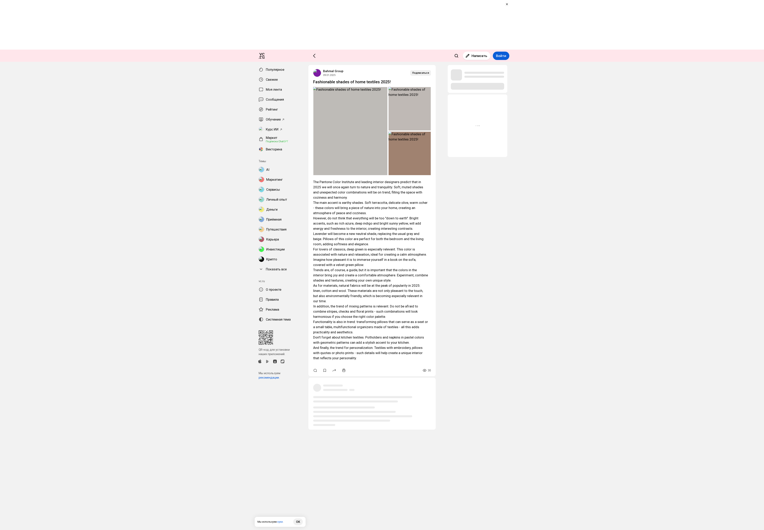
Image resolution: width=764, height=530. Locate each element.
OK (298, 522)
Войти (501, 56)
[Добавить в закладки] (324, 370)
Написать (479, 56)
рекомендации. (269, 377)
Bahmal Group (333, 71)
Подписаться (420, 72)
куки (280, 521)
